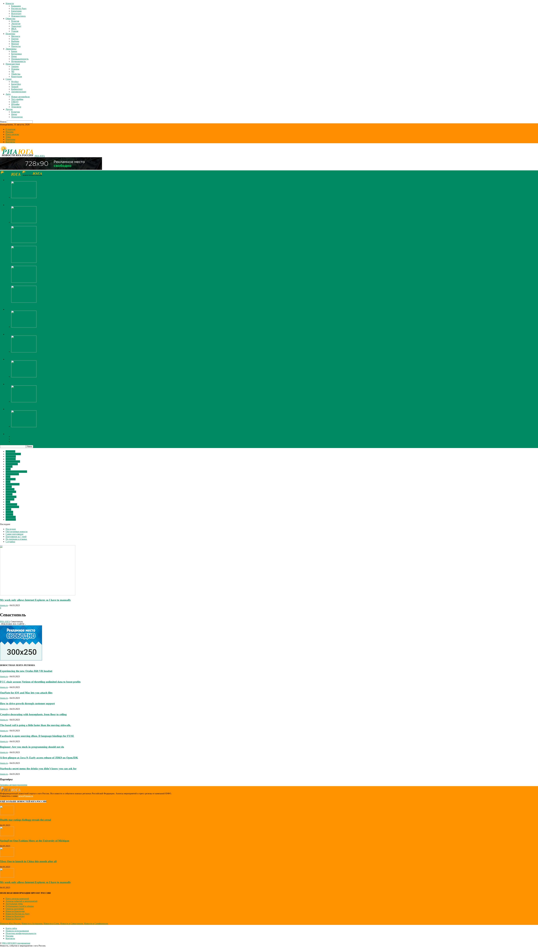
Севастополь (12, 464)
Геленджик (11, 492)
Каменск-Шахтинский (16, 471)
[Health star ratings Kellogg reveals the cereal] (7, 814)
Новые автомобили (20, 96)
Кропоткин (11, 497)
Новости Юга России (10, 923)
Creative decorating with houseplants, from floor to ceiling (37, 264)
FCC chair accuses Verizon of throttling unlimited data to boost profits (40, 681)
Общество (10, 18)
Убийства (15, 74)
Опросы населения (15, 909)
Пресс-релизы (12, 134)
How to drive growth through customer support (27, 703)
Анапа (9, 487)
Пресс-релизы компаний (17, 898)
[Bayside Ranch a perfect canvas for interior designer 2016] (23, 222)
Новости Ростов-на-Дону (18, 914)
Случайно (10, 541)
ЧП (12, 71)
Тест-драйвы (17, 99)
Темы (8, 137)
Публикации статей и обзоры (20, 906)
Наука (14, 114)
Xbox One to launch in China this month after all (28, 861)
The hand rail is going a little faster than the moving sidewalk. (35, 725)
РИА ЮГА (5, 621)
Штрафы (15, 104)
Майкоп (9, 512)
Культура (15, 112)
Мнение (15, 44)
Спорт (9, 79)
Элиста (9, 466)
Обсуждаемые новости (16, 531)
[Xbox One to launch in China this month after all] (7, 856)
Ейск (8, 476)
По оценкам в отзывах (16, 539)
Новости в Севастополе (71, 923)
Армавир (10, 499)
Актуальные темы (14, 903)
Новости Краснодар (15, 911)
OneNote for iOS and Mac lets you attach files (26, 692)
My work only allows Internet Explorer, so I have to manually (38, 200)
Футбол (14, 81)
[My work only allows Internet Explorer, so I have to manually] (23, 197)
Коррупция (16, 76)
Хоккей (14, 86)
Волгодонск (11, 504)
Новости (10, 3)
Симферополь (12, 474)
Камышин (16, 6)
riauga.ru (4, 605)
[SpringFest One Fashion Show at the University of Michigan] (23, 282)
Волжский (11, 479)
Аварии (15, 66)
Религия (15, 21)
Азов (8, 482)
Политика (10, 33)
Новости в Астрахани (32, 923)
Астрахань (11, 517)
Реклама (9, 132)
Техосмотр (16, 107)
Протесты (16, 46)
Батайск (9, 514)
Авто (8, 94)
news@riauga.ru (25, 796)
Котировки (16, 54)
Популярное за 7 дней (16, 536)
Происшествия (13, 64)
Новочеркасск (12, 507)
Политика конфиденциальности (21, 933)
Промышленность (19, 59)
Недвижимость (18, 61)
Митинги (15, 36)
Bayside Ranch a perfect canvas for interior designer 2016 (36, 225)
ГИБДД (14, 102)
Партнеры (10, 139)
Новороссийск (12, 484)
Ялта (8, 502)
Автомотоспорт (18, 91)
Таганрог (10, 489)
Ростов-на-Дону (18, 8)
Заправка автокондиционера (13, 785)
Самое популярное (14, 534)
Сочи (8, 469)
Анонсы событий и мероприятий (21, 901)
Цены (14, 56)
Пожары (15, 69)
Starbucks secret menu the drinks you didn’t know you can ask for (38, 768)
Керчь (8, 509)
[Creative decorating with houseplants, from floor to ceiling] (23, 262)
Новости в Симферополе (96, 923)
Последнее (11, 529)
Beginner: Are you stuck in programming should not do (32, 746)
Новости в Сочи (51, 923)
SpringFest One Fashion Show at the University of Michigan (38, 284)
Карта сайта (11, 928)
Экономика (11, 49)
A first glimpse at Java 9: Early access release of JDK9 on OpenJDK (39, 757)
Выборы (15, 41)
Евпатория (16, 11)
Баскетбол (16, 84)
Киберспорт (17, 89)
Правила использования (17, 931)
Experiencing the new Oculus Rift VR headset (26, 671)
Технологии (17, 117)
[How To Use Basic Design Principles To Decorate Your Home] (23, 242)
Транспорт (16, 26)
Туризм (14, 31)
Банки (14, 51)
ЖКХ (13, 28)
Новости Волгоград (15, 916)
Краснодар (11, 519)
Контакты (10, 142)
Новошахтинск (18, 16)
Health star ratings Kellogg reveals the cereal (25, 819)
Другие (9, 109)
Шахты (9, 494)
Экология (15, 23)
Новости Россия (13, 919)
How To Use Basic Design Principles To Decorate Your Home (39, 244)
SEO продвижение (21, 943)
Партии (14, 39)
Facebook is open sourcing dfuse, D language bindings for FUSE (37, 735)
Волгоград (16, 13)
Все (13, 202)
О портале (10, 129)
